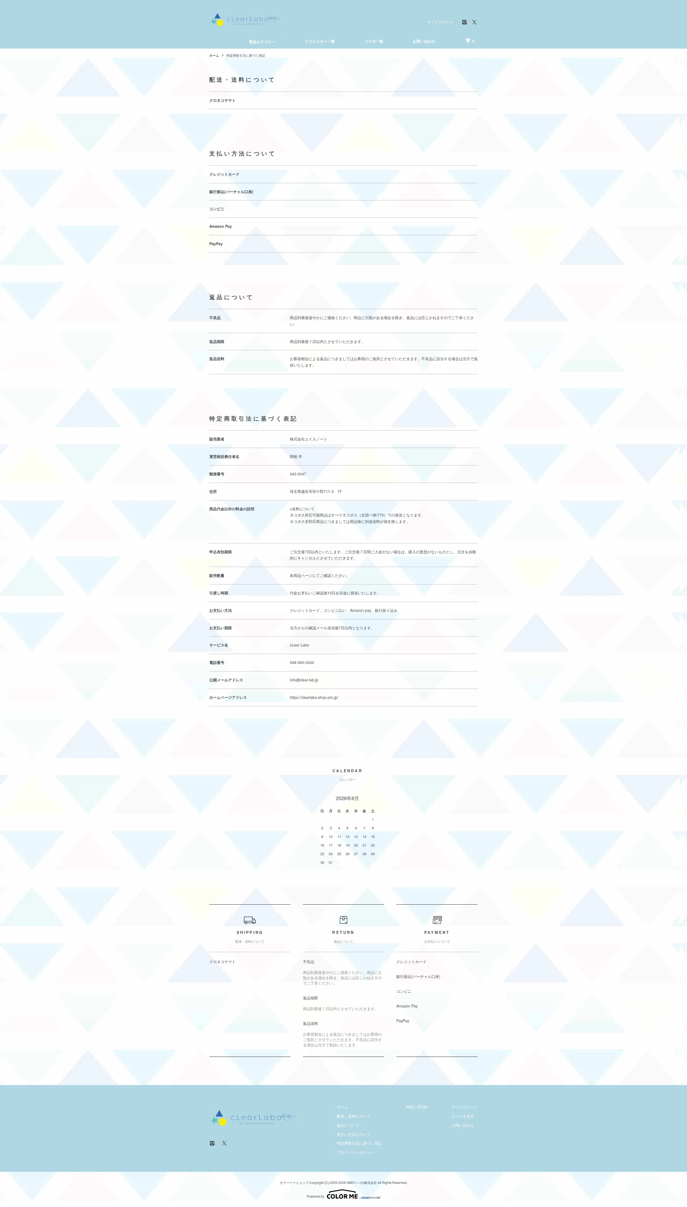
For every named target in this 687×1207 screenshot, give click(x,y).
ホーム (214, 55)
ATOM (422, 1107)
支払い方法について (354, 1134)
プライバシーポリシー (355, 1152)
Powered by (315, 1196)
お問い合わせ (424, 41)
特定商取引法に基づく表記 (359, 1143)
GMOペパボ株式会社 (362, 1182)
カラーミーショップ (294, 1182)
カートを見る (462, 1116)
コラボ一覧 (373, 41)
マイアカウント (440, 21)
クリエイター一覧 (320, 41)
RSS (410, 1107)
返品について (348, 1125)
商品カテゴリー (262, 41)
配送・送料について (354, 1116)
